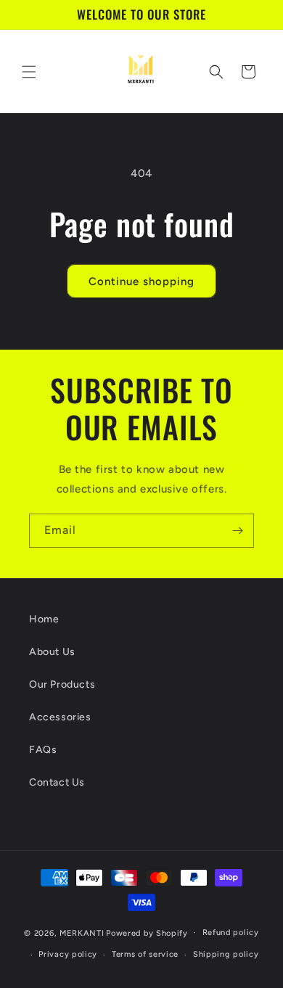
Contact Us (57, 782)
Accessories (60, 717)
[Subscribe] (237, 531)
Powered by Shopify (147, 932)
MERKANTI (82, 932)
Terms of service (145, 954)
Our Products (62, 684)
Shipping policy (226, 954)
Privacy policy (67, 954)
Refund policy (230, 932)
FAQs (43, 750)
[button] (29, 72)
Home (44, 619)
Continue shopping (141, 281)
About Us (52, 652)
